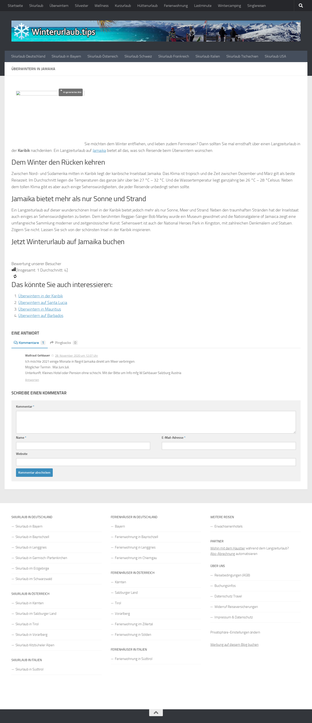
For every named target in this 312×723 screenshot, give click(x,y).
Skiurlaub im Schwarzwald (34, 579)
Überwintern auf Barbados (40, 315)
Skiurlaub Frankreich (173, 56)
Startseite (15, 5)
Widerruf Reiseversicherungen (236, 607)
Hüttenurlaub (147, 5)
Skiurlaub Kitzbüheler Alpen (35, 645)
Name (21, 438)
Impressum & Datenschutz (233, 617)
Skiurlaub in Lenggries (31, 547)
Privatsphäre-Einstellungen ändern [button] (235, 632)
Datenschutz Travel (228, 596)
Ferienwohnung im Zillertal (134, 624)
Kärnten (120, 582)
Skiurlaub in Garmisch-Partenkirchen (41, 558)
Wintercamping (229, 5)
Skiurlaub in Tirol (27, 624)
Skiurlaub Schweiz (138, 56)
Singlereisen (256, 5)
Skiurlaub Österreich (102, 56)
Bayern (120, 526)
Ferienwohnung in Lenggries (135, 547)
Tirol (118, 603)
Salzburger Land (126, 593)
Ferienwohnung (176, 5)
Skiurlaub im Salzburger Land (36, 614)
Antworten (32, 380)
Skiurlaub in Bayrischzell (32, 537)
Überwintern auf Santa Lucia (42, 302)
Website (21, 454)
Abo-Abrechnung (222, 554)
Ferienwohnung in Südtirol (133, 659)
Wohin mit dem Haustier (227, 548)
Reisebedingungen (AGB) (232, 575)
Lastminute (203, 5)
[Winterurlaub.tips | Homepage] (156, 31)
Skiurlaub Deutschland (28, 56)
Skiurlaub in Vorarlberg (32, 635)
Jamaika (99, 150)
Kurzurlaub (123, 5)
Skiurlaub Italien (208, 56)
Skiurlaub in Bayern (66, 56)
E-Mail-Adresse (173, 438)
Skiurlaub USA (275, 56)
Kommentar (25, 407)
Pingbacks (65, 342)
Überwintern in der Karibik (40, 295)
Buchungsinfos (225, 586)
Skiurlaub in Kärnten (30, 603)
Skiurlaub (36, 5)
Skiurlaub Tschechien (242, 56)
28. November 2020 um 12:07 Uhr (76, 355)
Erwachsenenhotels (228, 526)
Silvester (81, 5)
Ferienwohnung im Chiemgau (136, 558)
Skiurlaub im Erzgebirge (32, 568)
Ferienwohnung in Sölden (133, 635)
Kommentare (31, 342)
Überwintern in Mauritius (39, 309)
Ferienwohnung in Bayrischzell (136, 537)
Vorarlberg (122, 614)
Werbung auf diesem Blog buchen (234, 645)
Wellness (101, 5)
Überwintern (59, 5)
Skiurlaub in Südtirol (29, 669)
